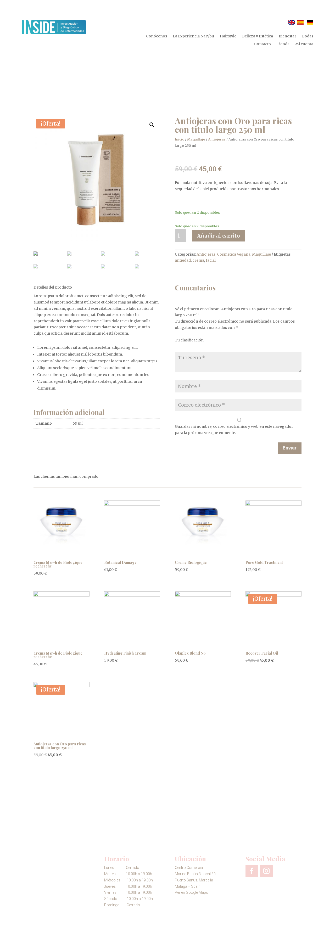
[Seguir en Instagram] (266, 871)
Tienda (283, 44)
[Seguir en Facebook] (251, 871)
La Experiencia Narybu (193, 36)
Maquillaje (196, 139)
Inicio (179, 139)
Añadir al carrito (218, 236)
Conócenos (156, 36)
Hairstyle (228, 36)
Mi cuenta (304, 44)
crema (198, 260)
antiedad (183, 260)
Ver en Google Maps (191, 892)
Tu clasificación (189, 340)
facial (211, 260)
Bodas (307, 36)
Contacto (262, 44)
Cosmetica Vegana (233, 254)
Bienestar (287, 36)
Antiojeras (217, 139)
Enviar (290, 448)
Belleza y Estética (257, 36)
